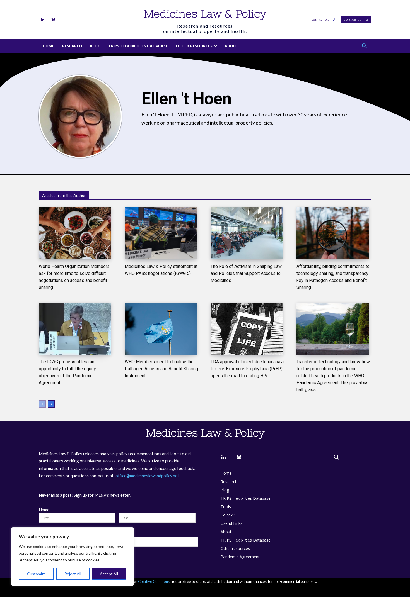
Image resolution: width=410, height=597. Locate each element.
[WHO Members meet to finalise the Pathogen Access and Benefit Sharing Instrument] (161, 329)
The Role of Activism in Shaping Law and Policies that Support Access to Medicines (246, 273)
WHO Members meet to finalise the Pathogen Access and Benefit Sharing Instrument (161, 368)
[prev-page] (42, 404)
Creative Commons (154, 581)
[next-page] (51, 404)
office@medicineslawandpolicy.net (147, 475)
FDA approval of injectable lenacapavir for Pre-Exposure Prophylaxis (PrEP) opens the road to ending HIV (248, 368)
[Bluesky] (53, 20)
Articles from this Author (64, 195)
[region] (72, 556)
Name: (44, 509)
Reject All (72, 573)
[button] (364, 46)
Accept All (109, 573)
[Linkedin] (43, 20)
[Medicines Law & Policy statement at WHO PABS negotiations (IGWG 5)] (161, 233)
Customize (36, 573)
